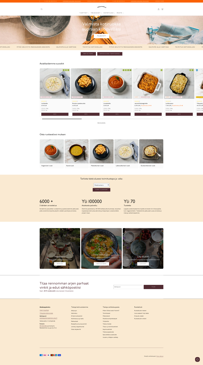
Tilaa (154, 286)
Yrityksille (106, 321)
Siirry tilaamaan (101, 189)
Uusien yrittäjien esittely (110, 337)
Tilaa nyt (101, 36)
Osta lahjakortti (76, 329)
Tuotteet (84, 13)
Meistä (119, 13)
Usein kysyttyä (44, 310)
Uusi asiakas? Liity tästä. (141, 313)
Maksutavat (106, 316)
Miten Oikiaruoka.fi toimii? (111, 310)
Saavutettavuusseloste (110, 334)
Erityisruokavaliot (76, 316)
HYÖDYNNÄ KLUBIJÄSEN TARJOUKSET (65, 1)
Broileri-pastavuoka (78, 103)
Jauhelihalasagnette (141, 103)
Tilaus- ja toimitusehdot (110, 326)
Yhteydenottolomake (46, 313)
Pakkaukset (74, 321)
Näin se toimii (88, 53)
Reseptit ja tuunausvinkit (79, 324)
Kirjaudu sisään (139, 316)
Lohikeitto (44, 103)
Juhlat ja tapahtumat (77, 326)
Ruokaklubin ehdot (140, 318)
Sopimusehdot (107, 329)
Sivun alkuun (160, 356)
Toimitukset (106, 313)
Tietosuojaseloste (108, 332)
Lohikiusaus (169, 103)
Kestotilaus (109, 13)
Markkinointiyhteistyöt (110, 318)
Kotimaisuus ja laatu (77, 318)
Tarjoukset (95, 13)
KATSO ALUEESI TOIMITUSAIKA (110, 53)
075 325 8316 (43, 326)
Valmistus (74, 313)
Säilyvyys (74, 310)
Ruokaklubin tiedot (140, 310)
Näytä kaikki (102, 122)
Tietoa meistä (107, 324)
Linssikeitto (107, 103)
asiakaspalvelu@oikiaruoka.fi (48, 318)
